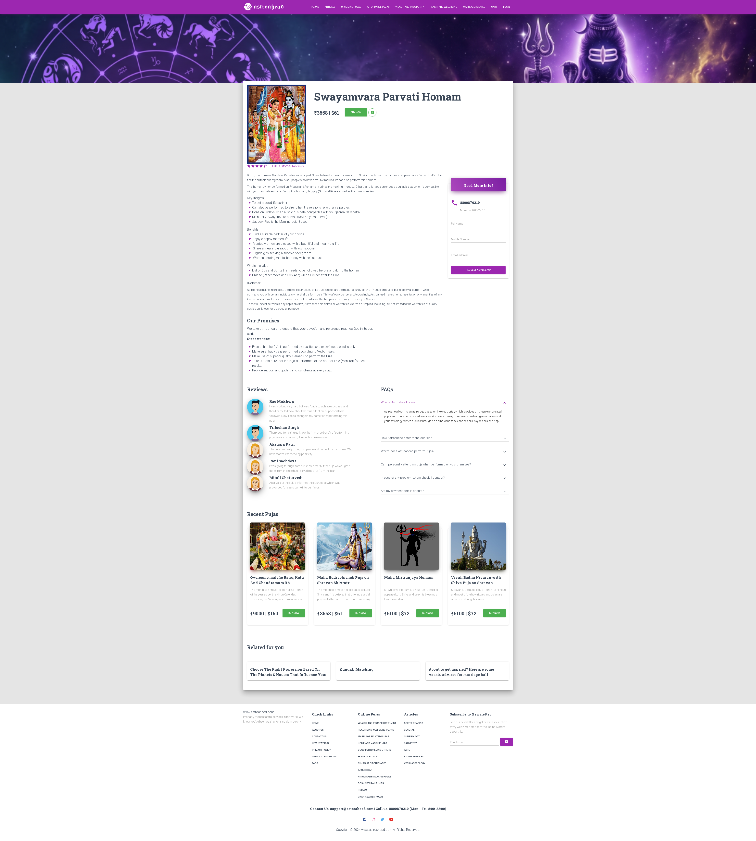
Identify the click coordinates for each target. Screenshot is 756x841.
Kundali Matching (356, 669)
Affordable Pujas (378, 7)
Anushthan (365, 770)
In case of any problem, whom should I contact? (444, 478)
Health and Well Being (443, 7)
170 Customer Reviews (286, 166)
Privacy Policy (321, 750)
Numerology (412, 736)
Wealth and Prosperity (409, 7)
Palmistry (410, 743)
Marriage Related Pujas (373, 736)
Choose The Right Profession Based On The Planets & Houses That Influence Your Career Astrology (288, 674)
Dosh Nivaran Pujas (371, 783)
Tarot (408, 750)
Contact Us (319, 736)
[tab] (445, 402)
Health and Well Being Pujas (376, 729)
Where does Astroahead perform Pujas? (444, 451)
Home (315, 723)
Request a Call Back (478, 270)
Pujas (315, 7)
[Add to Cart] (372, 112)
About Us (318, 729)
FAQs (315, 763)
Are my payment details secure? (444, 491)
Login (506, 7)
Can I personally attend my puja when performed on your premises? (444, 465)
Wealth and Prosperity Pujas (377, 723)
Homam (362, 790)
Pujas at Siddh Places (372, 763)
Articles (330, 7)
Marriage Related (474, 7)
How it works (320, 743)
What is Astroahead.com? (444, 403)
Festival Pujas (367, 756)
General (409, 729)
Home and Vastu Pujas (372, 743)
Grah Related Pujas (371, 796)
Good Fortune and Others (374, 750)
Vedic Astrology (414, 763)
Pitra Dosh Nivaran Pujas (374, 776)
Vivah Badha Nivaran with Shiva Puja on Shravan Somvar (476, 582)
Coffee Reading (413, 723)
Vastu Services (414, 756)
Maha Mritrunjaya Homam (409, 577)
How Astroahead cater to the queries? (444, 438)
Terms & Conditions (324, 756)
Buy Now (356, 112)
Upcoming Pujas (351, 7)
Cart (494, 7)
